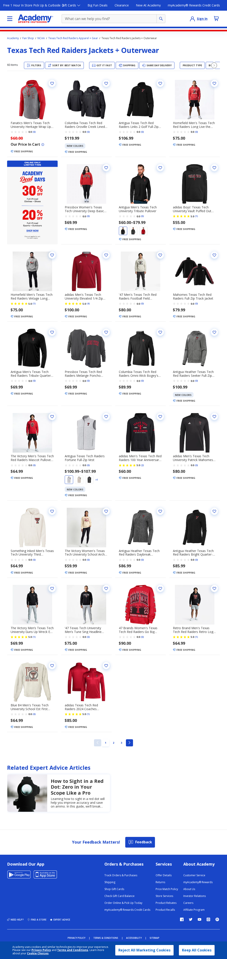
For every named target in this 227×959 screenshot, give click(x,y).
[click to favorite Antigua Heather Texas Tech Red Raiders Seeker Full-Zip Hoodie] (214, 332)
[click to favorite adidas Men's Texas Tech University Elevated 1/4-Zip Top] (106, 255)
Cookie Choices (38, 953)
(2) (142, 465)
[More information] (42, 144)
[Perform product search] (161, 18)
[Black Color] (123, 231)
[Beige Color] (79, 479)
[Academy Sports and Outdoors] (35, 18)
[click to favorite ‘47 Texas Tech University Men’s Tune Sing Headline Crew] (106, 588)
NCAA (41, 38)
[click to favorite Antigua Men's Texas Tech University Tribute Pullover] (160, 167)
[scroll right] (214, 65)
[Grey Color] (133, 231)
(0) (34, 132)
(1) (196, 216)
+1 (96, 479)
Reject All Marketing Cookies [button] (144, 950)
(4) (88, 303)
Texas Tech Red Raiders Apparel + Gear (73, 38)
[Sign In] (192, 18)
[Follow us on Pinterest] (217, 919)
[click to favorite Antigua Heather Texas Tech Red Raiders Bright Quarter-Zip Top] (214, 511)
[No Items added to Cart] (216, 18)
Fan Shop (28, 38)
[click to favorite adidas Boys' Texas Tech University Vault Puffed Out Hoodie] (214, 167)
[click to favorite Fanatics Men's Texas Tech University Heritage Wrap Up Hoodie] (52, 83)
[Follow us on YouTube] (199, 919)
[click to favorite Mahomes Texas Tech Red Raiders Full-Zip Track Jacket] (214, 255)
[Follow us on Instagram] (208, 919)
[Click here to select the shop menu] (9, 18)
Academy (13, 38)
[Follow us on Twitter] (190, 919)
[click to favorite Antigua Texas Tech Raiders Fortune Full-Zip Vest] (106, 416)
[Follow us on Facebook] (181, 919)
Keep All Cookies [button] (196, 950)
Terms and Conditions (72, 950)
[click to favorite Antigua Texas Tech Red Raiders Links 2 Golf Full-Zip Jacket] (160, 83)
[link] (97, 742)
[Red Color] (143, 231)
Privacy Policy (41, 950)
